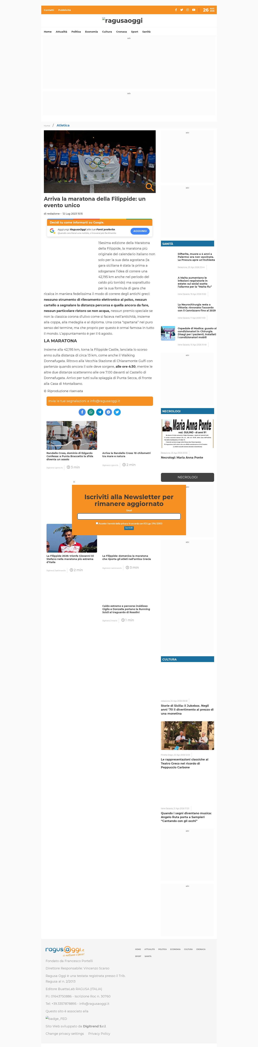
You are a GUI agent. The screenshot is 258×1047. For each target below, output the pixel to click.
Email (129, 510)
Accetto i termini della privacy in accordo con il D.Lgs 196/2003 (130, 524)
